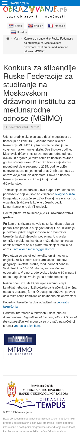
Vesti (17, 38)
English (38, 26)
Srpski (19, 26)
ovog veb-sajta (65, 194)
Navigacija (19, 3)
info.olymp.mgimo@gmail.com (33, 249)
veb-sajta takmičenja (27, 325)
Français (59, 26)
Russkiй (22, 32)
